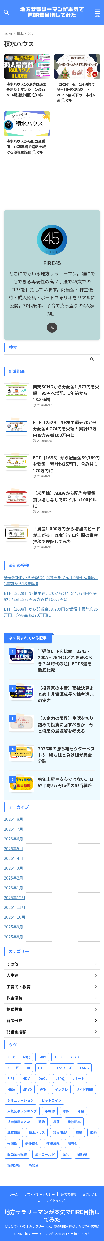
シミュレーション (20, 1100)
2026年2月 (13, 878)
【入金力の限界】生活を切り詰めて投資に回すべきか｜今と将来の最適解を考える (66, 724)
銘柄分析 (13, 1165)
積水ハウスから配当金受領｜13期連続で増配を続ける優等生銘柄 (26, 146)
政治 (41, 1121)
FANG (84, 1067)
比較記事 (74, 1121)
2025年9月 (13, 927)
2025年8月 (13, 937)
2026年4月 (13, 858)
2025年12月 (14, 897)
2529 (74, 1057)
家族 (66, 1111)
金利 (66, 1154)
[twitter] (52, 328)
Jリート (78, 1078)
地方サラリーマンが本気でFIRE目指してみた (52, 1215)
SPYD (27, 1089)
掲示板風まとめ (18, 1121)
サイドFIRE (84, 1089)
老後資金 (31, 1143)
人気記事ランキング (22, 1111)
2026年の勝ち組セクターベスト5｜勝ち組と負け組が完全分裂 (66, 754)
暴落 (56, 1121)
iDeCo (43, 1078)
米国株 (12, 1143)
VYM (43, 1089)
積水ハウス (37, 1132)
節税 (78, 1132)
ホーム (13, 1194)
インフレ (61, 1089)
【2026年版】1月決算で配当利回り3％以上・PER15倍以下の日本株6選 (76, 92)
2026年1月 (13, 888)
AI (28, 1067)
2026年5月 (13, 848)
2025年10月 (14, 917)
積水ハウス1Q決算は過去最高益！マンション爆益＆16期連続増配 (26, 89)
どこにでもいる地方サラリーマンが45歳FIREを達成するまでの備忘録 (52, 1226)
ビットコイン (51, 1100)
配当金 (72, 1143)
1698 (58, 1057)
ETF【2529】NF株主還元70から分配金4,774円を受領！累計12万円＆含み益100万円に (65, 428)
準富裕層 (13, 1132)
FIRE (11, 1078)
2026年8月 (13, 819)
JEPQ (60, 1078)
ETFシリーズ (62, 1067)
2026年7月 (13, 829)
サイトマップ (55, 1200)
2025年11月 (14, 907)
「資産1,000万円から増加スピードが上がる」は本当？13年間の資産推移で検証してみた (66, 534)
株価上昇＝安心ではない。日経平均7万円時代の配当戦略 (66, 782)
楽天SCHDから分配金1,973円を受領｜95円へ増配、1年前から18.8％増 (66, 392)
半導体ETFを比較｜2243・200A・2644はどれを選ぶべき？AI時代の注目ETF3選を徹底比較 (65, 660)
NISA (11, 1089)
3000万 (13, 1067)
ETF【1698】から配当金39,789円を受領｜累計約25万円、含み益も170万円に (66, 464)
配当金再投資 (17, 1154)
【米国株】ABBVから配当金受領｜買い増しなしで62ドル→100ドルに (66, 499)
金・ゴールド (45, 1154)
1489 (42, 1057)
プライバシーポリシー (39, 1194)
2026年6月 (13, 839)
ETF (41, 1067)
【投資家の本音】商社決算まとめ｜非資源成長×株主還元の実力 (66, 694)
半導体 (50, 1111)
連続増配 (53, 1143)
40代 (26, 1057)
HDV (26, 1078)
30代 (11, 1057)
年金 (80, 1111)
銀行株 (82, 1154)
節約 (93, 1132)
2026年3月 (13, 868)
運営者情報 (68, 1194)
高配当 (33, 1165)
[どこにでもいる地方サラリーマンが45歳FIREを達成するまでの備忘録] (52, 13)
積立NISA (60, 1132)
